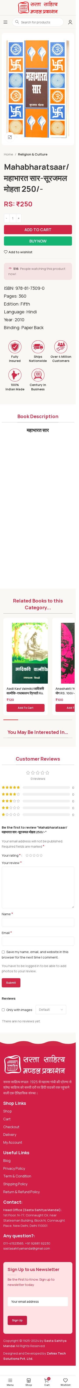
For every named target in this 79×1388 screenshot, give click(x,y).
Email (7, 932)
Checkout (11, 1126)
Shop (7, 1111)
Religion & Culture (32, 154)
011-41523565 (13, 1243)
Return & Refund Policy (21, 1191)
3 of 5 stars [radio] (34, 855)
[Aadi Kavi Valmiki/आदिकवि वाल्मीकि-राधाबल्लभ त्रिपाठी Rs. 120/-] (32, 654)
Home (8, 154)
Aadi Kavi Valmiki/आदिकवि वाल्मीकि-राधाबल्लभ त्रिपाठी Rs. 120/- (25, 693)
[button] (26, 708)
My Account (12, 1142)
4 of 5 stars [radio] (38, 855)
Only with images (19, 1009)
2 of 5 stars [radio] (30, 855)
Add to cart (38, 229)
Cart (7, 1119)
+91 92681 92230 (37, 1243)
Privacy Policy (14, 1168)
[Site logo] (38, 7)
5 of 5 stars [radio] (41, 855)
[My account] (70, 22)
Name (7, 913)
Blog (7, 1160)
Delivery (9, 1134)
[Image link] (34, 1064)
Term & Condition (17, 1176)
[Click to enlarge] (10, 137)
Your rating (11, 855)
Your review (12, 862)
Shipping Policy (15, 1184)
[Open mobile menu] (5, 22)
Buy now (38, 241)
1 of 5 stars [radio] (27, 855)
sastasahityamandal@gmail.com (26, 1248)
